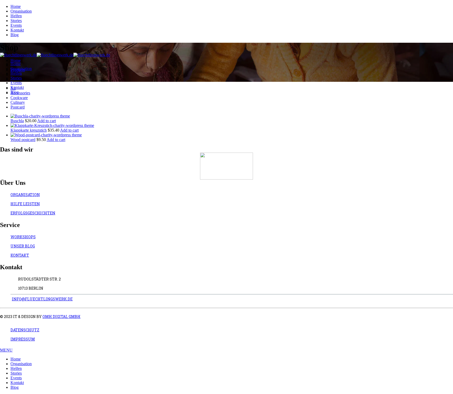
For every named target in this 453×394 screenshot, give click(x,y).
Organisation (21, 11)
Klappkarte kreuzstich (28, 130)
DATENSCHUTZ (24, 329)
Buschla (17, 120)
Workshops (23, 236)
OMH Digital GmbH (61, 316)
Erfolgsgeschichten (32, 213)
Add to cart (46, 120)
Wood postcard (22, 139)
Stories (16, 20)
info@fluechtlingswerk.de (42, 298)
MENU (6, 350)
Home (15, 6)
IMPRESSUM (22, 339)
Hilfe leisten (25, 203)
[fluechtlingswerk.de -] (55, 55)
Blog (14, 35)
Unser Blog (22, 246)
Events (16, 25)
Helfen (16, 16)
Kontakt (17, 30)
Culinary (17, 102)
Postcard (17, 107)
